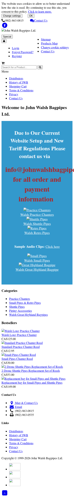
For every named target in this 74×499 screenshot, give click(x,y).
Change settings (12, 15)
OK (31, 15)
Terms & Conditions (21, 90)
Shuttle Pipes (17, 307)
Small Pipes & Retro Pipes (25, 303)
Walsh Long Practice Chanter (19, 335)
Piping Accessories (20, 311)
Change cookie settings (55, 47)
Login (15, 48)
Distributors (16, 78)
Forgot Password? (22, 52)
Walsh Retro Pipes (37, 232)
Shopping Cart (18, 86)
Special (7, 36)
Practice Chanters (19, 299)
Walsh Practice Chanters (37, 214)
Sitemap (46, 39)
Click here (53, 246)
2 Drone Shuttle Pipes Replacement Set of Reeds (31, 371)
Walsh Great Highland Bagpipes (28, 315)
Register (17, 56)
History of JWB (18, 82)
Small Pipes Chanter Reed (17, 359)
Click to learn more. (40, 11)
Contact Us (40, 20)
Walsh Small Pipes (37, 260)
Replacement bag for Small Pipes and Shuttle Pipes (32, 382)
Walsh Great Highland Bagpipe (37, 269)
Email (18, 407)
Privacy (13, 94)
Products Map (49, 43)
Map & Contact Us (26, 403)
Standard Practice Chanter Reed (21, 347)
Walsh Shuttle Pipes (37, 223)
